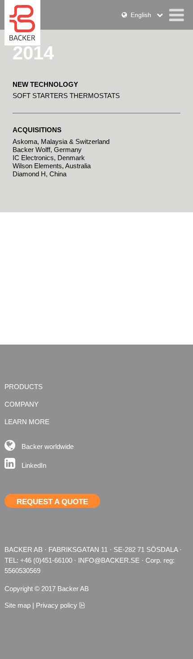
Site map (17, 605)
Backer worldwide (48, 446)
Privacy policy (60, 605)
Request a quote (52, 502)
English (142, 14)
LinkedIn (34, 465)
